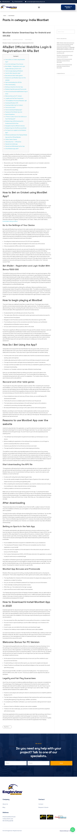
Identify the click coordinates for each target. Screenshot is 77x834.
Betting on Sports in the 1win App (14, 87)
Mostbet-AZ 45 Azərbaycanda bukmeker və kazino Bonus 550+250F (64, 60)
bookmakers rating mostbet (10, 221)
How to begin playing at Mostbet (14, 71)
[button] (39, 7)
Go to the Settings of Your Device (14, 64)
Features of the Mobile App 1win (13, 112)
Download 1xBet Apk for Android (14, 105)
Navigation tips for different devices (15, 126)
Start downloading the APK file (13, 82)
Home (4, 15)
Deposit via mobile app (11, 144)
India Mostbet (28, 39)
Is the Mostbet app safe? (12, 148)
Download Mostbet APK (11, 103)
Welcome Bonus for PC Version (13, 96)
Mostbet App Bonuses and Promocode (15, 89)
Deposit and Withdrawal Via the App (15, 146)
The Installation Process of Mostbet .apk (16, 100)
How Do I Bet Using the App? (13, 73)
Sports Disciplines (10, 114)
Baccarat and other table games (14, 75)
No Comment (19, 39)
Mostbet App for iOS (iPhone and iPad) (15, 128)
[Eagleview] (14, 789)
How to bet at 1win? (10, 107)
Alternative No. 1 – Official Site (13, 142)
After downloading (10, 84)
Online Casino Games (11, 139)
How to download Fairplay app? (13, 110)
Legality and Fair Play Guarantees (14, 98)
